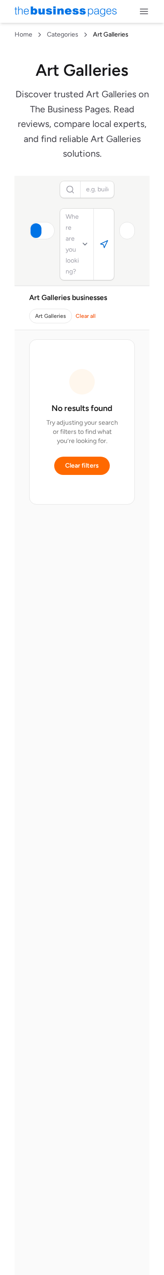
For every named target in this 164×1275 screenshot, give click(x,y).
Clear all (86, 316)
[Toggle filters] (127, 230)
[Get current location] (104, 244)
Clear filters (82, 465)
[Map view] (47, 230)
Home (23, 34)
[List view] (36, 230)
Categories (62, 34)
